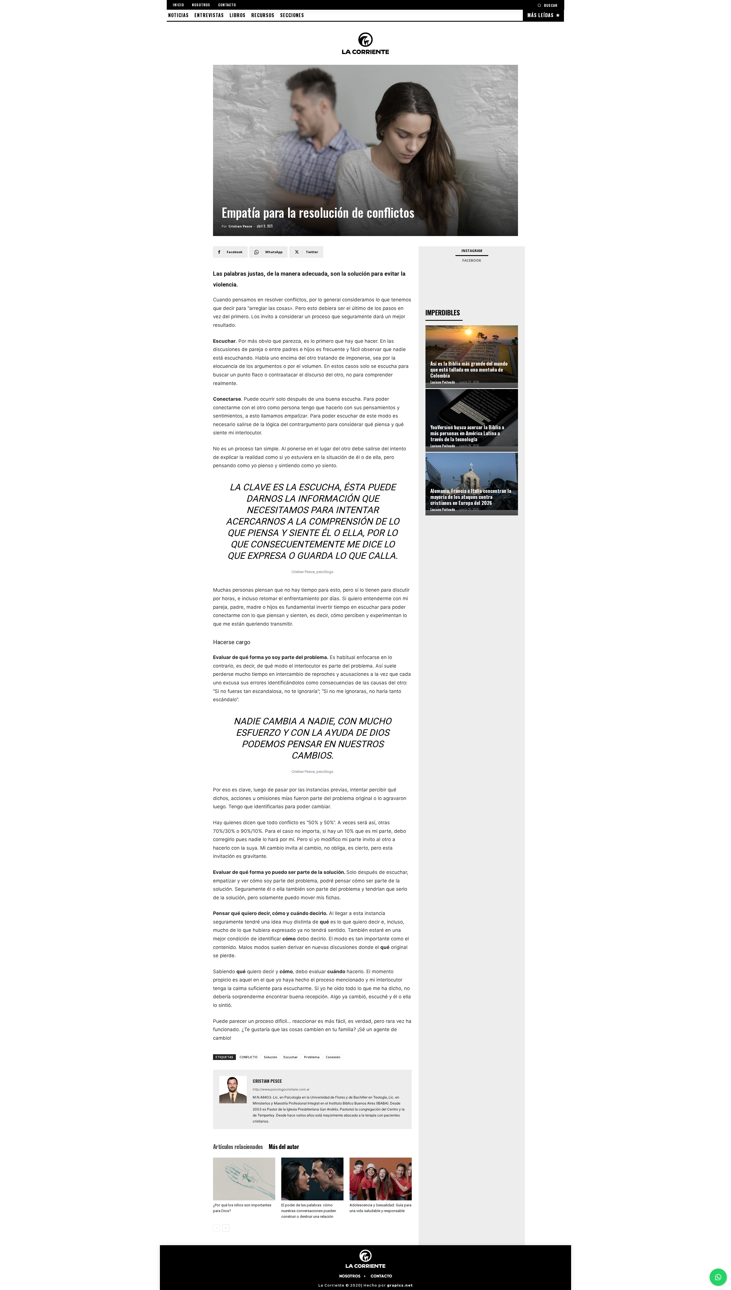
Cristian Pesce (240, 226)
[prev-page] (216, 1227)
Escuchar (291, 1057)
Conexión (333, 1057)
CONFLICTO (249, 1057)
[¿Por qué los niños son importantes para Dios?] (244, 1179)
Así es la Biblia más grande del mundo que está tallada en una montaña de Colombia (469, 369)
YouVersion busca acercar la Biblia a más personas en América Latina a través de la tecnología (467, 433)
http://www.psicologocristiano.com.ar (281, 1089)
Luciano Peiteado (442, 382)
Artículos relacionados (238, 1146)
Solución (270, 1057)
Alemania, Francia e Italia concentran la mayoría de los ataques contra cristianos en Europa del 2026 (470, 496)
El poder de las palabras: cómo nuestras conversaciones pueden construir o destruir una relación (308, 1211)
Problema (312, 1057)
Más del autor (284, 1146)
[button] (547, 5)
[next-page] (225, 1227)
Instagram (471, 250)
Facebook (471, 260)
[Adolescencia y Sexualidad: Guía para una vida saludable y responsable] (381, 1179)
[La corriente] (365, 43)
